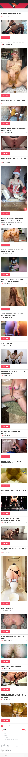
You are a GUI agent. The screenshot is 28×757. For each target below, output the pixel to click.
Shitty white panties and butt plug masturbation (12, 314)
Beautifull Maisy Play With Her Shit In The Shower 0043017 (12, 280)
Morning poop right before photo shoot (13, 549)
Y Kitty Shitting (7, 343)
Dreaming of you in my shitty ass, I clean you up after (13, 372)
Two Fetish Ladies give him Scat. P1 (13, 490)
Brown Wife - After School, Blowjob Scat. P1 (11, 462)
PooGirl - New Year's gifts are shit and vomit (14, 159)
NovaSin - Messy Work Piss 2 (11, 14)
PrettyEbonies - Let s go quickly (13, 100)
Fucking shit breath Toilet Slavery (11, 432)
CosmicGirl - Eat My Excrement (12, 666)
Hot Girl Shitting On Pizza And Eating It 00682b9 (12, 251)
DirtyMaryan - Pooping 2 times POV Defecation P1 (13, 129)
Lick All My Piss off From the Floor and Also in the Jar (11, 519)
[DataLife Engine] (14, 5)
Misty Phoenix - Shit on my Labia (12, 42)
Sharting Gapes (7, 608)
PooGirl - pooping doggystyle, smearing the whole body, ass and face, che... (13, 696)
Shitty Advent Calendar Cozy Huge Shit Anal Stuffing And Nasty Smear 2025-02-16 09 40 (12, 220)
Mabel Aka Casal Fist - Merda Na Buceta (12, 637)
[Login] (26, 1)
